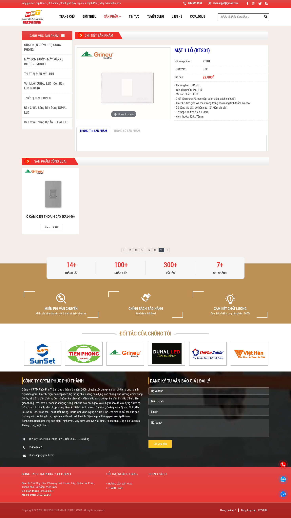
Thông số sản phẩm (127, 131)
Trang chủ (67, 16)
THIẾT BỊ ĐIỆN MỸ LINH (39, 74)
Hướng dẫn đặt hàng (120, 483)
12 (130, 250)
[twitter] (260, 3)
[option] (61, 304)
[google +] (253, 3)
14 (142, 250)
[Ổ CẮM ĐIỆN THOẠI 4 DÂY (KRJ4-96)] (50, 190)
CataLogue (197, 16)
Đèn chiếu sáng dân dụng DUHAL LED (45, 110)
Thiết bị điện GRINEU (37, 98)
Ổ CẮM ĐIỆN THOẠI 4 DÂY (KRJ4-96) (50, 216)
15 (149, 250)
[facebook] (247, 3)
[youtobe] (266, 3)
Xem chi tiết (51, 227)
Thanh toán (115, 487)
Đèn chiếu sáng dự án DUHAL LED (46, 122)
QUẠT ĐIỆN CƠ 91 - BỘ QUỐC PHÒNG (42, 47)
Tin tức (134, 16)
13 (136, 250)
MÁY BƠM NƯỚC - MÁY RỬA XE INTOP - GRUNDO (43, 61)
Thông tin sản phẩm (93, 131)
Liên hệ (177, 16)
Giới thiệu (89, 16)
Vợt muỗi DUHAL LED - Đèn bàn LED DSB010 (44, 86)
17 (161, 250)
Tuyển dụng (155, 16)
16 (155, 250)
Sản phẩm (111, 16)
